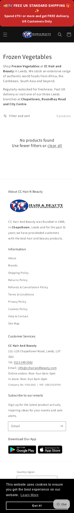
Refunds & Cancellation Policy (28, 287)
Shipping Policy (18, 273)
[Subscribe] (61, 426)
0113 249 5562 (23, 362)
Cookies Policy (17, 309)
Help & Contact (18, 316)
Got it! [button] (37, 505)
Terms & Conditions (21, 294)
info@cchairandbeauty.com (37, 368)
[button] (5, 34)
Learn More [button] (29, 495)
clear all (54, 145)
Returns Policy (17, 280)
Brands (13, 265)
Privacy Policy (17, 301)
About (12, 258)
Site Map (14, 323)
